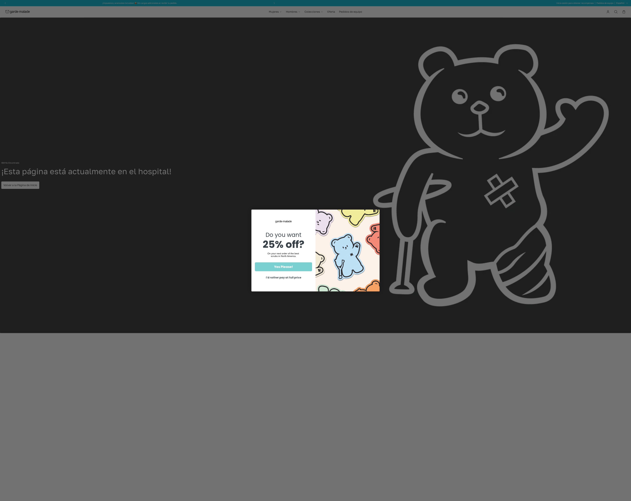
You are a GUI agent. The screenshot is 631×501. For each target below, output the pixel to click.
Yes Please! (283, 266)
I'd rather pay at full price (283, 277)
